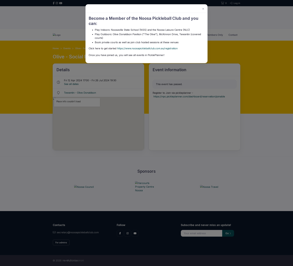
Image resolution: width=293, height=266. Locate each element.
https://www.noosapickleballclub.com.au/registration (147, 48)
